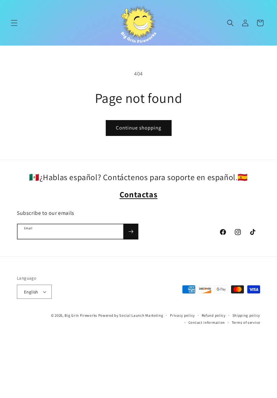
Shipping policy (246, 315)
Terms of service (246, 322)
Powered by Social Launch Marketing (130, 315)
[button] (14, 23)
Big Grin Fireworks (81, 315)
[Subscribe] (130, 231)
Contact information (206, 322)
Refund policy (214, 315)
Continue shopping (138, 127)
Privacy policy (182, 315)
